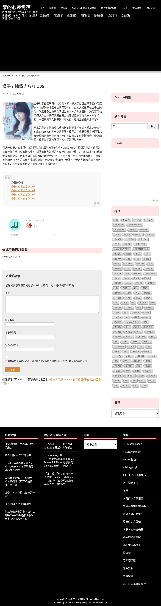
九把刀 (131, 346)
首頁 (42, 8)
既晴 (116, 342)
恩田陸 (138, 254)
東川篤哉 (136, 351)
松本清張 (117, 307)
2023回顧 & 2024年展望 (18, 504)
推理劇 (146, 259)
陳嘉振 (152, 337)
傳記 (116, 361)
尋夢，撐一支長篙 (133, 529)
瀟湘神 (116, 381)
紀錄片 (146, 278)
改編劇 (128, 254)
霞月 (127, 327)
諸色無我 (128, 568)
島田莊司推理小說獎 (141, 249)
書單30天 (138, 234)
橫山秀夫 (117, 332)
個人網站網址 (12, 345)
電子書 (116, 244)
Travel (125, 303)
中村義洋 (129, 307)
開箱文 (116, 351)
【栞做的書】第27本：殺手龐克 (19, 446)
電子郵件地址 (12, 332)
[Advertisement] (80, 46)
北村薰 (146, 312)
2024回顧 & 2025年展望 (18, 455)
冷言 (137, 293)
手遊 (127, 317)
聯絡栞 (64, 8)
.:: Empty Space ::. (133, 444)
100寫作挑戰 (119, 225)
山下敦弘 (117, 356)
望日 (135, 385)
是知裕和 (126, 385)
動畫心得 (98, 15)
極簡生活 (117, 376)
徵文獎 (136, 317)
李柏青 (145, 288)
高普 (145, 322)
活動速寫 (44, 15)
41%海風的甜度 (132, 452)
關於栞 (52, 8)
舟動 (134, 381)
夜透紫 (136, 327)
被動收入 (152, 376)
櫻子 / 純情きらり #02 (23, 190)
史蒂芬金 (151, 283)
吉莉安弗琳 (141, 337)
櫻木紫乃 (147, 342)
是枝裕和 (149, 307)
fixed (139, 307)
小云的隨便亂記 (132, 537)
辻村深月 (117, 293)
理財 (140, 346)
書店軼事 (136, 8)
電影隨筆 (58, 15)
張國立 (138, 298)
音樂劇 (148, 361)
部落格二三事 (140, 244)
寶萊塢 (151, 381)
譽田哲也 (147, 351)
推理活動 (150, 234)
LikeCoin (117, 273)
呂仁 (116, 288)
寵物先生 (117, 268)
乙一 (135, 288)
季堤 (142, 381)
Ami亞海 (129, 332)
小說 (116, 220)
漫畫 (152, 303)
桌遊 (148, 346)
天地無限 (139, 283)
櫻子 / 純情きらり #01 (23, 186)
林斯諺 (128, 298)
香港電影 (147, 293)
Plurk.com (154, 200)
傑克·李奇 (148, 371)
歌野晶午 (136, 342)
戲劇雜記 (71, 15)
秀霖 (116, 303)
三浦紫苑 (117, 317)
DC (133, 303)
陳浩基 (128, 259)
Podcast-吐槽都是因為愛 (84, 8)
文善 (150, 264)
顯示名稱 (10, 320)
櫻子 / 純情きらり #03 (23, 194)
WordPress (70, 602)
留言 (8, 293)
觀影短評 (149, 268)
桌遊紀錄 (125, 15)
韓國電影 (117, 327)
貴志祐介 (129, 366)
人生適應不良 (130, 482)
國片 (127, 273)
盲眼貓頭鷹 (129, 560)
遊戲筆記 (112, 15)
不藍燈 (128, 293)
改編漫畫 (137, 273)
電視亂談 (85, 15)
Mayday (127, 234)
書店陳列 (117, 239)
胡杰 (126, 312)
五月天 (124, 8)
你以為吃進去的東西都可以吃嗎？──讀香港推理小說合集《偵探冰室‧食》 (20, 515)
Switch (116, 312)
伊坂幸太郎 (143, 239)
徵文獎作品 (130, 239)
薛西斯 (116, 278)
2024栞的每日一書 (132, 322)
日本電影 (144, 229)
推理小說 (126, 220)
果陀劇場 (140, 356)
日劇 (137, 259)
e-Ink (147, 254)
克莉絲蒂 (117, 283)
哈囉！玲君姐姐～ (133, 514)
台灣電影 (137, 268)
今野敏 (125, 342)
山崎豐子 (150, 332)
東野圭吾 (127, 244)
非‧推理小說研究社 (134, 584)
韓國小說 (117, 322)
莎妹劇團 (136, 312)
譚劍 (126, 381)
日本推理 (143, 303)
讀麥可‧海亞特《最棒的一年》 (20, 494)
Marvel (146, 317)
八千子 (139, 332)
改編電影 (133, 229)
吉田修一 (126, 288)
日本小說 (149, 220)
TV (6, 94)
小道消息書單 (150, 273)
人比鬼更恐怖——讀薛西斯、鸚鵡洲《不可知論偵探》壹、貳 (18, 481)
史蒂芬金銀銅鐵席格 (134, 506)
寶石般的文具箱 (132, 521)
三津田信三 (130, 376)
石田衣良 (152, 356)
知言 (116, 385)
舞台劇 (116, 264)
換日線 (127, 552)
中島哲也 (117, 366)
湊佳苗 (136, 278)
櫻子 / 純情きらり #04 (23, 198)
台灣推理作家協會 (135, 225)
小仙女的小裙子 (132, 545)
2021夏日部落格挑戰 (121, 249)
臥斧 (127, 268)
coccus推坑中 (131, 459)
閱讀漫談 (150, 8)
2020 (128, 371)
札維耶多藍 (148, 327)
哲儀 (144, 385)
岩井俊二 (129, 356)
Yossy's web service (97, 602)
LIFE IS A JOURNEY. (135, 475)
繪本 (126, 351)
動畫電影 (140, 264)
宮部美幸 (117, 259)
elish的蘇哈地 (131, 467)
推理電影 (117, 254)
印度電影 (117, 371)
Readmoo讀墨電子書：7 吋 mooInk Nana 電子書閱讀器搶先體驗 (19, 467)
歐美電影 (126, 361)
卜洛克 (148, 298)
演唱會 (126, 278)
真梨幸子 (137, 361)
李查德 (141, 376)
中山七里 (117, 298)
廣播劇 (137, 371)
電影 (139, 366)
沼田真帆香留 (119, 346)
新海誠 (148, 366)
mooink (128, 283)
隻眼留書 (128, 576)
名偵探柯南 (128, 264)
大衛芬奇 (129, 337)
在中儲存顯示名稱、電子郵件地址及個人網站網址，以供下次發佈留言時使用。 (47, 361)
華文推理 (137, 220)
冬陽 (125, 490)
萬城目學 (117, 337)
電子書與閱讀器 (108, 8)
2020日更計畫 (119, 229)
